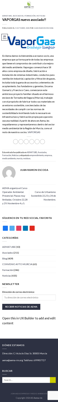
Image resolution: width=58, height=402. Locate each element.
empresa (48, 155)
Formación (30, 16)
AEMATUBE (7, 16)
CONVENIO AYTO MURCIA (17, 264)
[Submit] (53, 380)
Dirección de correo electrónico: (18, 292)
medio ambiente (9, 158)
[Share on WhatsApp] (15, 141)
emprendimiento (37, 155)
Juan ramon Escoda (44, 28)
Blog (4, 258)
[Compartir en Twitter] (26, 141)
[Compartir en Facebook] (20, 141)
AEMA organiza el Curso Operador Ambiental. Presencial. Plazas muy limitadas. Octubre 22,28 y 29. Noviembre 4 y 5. (15, 196)
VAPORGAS (34, 132)
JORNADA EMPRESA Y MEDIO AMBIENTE (29, 393)
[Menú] (54, 5)
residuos (26, 158)
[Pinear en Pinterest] (37, 141)
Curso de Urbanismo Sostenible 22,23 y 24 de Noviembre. (43, 195)
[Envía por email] (31, 141)
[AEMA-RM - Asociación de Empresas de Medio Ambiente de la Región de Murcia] (29, 5)
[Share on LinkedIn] (42, 141)
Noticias (41, 16)
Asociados (18, 16)
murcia (19, 158)
